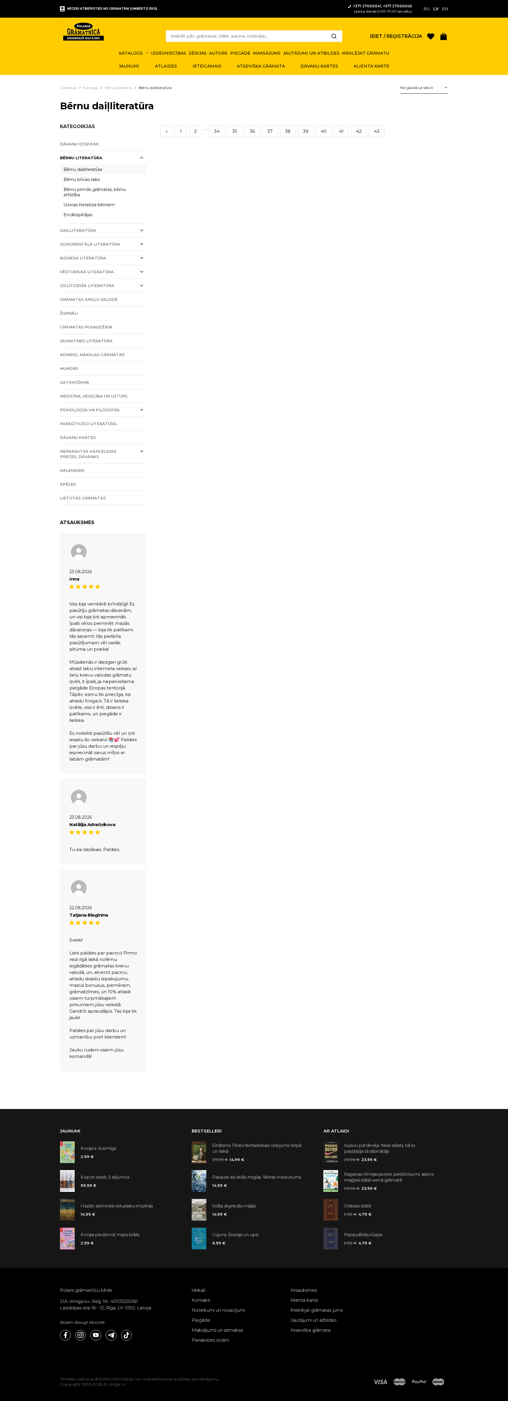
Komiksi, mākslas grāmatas (92, 354)
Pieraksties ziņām (210, 1340)
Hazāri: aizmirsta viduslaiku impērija (117, 1206)
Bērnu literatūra (81, 157)
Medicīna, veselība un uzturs (94, 396)
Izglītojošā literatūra (87, 285)
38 (287, 131)
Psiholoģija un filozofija (90, 409)
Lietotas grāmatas (83, 498)
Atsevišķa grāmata (310, 1330)
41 (341, 131)
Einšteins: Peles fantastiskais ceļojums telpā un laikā (257, 1148)
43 (377, 131)
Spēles (68, 484)
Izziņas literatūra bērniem (89, 204)
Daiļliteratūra (78, 230)
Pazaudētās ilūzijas (363, 1234)
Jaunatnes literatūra (86, 340)
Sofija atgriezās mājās (234, 1206)
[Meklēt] (334, 36)
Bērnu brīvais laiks (81, 179)
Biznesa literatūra (83, 258)
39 (305, 131)
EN (445, 8)
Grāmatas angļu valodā (89, 299)
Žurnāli (69, 313)
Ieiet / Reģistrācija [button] (396, 36)
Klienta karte (304, 1300)
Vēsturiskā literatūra (87, 271)
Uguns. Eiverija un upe (235, 1234)
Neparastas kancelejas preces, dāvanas (88, 454)
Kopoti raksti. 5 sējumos (105, 1177)
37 (270, 131)
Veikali (198, 1290)
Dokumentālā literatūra (90, 244)
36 (252, 131)
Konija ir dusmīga (98, 1148)
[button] (443, 36)
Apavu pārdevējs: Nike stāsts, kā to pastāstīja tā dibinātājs (379, 1148)
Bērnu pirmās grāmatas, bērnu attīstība (94, 192)
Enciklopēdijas (77, 214)
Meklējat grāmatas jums (316, 1310)
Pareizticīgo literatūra (88, 423)
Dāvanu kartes (78, 437)
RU (427, 8)
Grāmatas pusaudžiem (86, 327)
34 (217, 131)
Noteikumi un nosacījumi (218, 1310)
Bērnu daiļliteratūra (82, 169)
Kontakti (201, 1300)
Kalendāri (72, 470)
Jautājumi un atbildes (313, 1320)
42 (359, 131)
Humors (69, 368)
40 (324, 131)
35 (234, 131)
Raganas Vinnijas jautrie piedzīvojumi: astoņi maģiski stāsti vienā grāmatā (389, 1177)
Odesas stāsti (357, 1206)
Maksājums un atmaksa (217, 1330)
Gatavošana (74, 382)
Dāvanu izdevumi (79, 144)
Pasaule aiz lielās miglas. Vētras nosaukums (256, 1177)
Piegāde (201, 1320)
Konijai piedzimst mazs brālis (110, 1234)
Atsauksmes (303, 1290)
